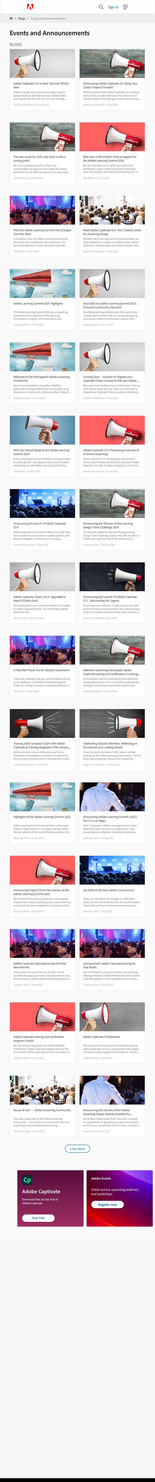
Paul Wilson (89, 178)
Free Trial (38, 1218)
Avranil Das (89, 1131)
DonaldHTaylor (21, 178)
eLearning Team (21, 324)
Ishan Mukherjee (22, 1131)
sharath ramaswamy (23, 104)
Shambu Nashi (21, 618)
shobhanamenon (22, 398)
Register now (107, 1204)
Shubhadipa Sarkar (92, 691)
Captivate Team (21, 984)
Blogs (21, 18)
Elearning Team (21, 838)
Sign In (113, 7)
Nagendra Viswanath (94, 764)
